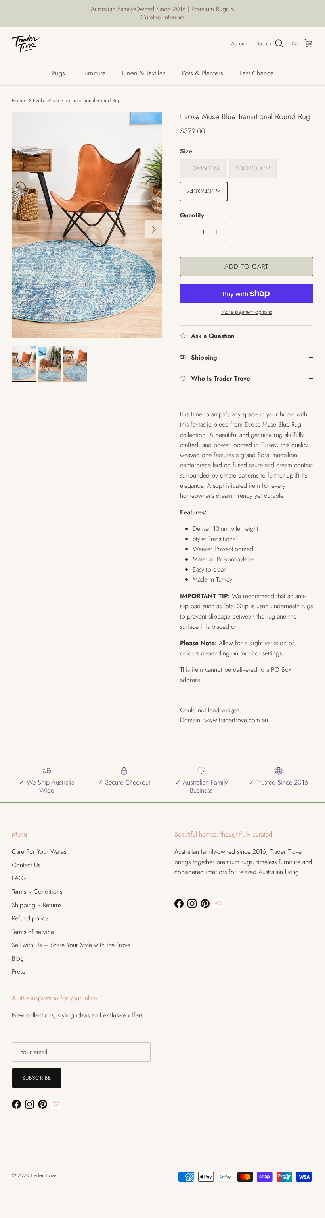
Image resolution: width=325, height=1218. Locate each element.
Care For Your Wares (39, 851)
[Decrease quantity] (187, 232)
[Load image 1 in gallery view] (87, 225)
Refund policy (30, 918)
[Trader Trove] (26, 44)
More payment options (246, 312)
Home (18, 100)
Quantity (192, 215)
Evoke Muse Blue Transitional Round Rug (76, 100)
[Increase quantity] (219, 232)
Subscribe (36, 1078)
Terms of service (33, 931)
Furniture (93, 73)
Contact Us (26, 865)
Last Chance (256, 73)
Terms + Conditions (37, 891)
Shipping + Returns (36, 904)
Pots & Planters (202, 73)
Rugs (58, 73)
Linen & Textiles (144, 73)
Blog (18, 958)
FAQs (19, 878)
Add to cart (246, 266)
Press (18, 971)
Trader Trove (43, 1175)
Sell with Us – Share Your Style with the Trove (71, 944)
